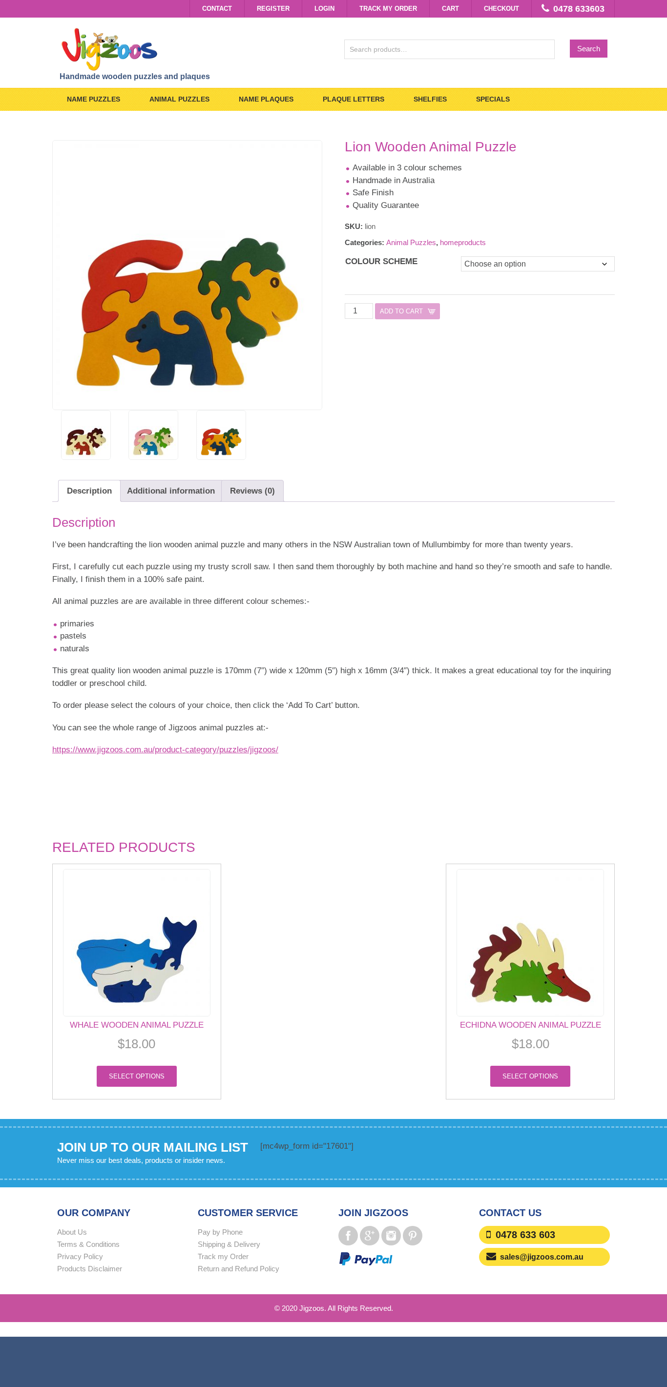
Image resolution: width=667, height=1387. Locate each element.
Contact (217, 8)
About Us (72, 1232)
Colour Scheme (381, 261)
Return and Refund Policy (238, 1268)
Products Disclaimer (89, 1268)
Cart (450, 8)
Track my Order (388, 8)
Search (588, 48)
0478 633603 (578, 9)
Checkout (501, 8)
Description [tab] (89, 491)
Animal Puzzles (411, 242)
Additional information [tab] (171, 491)
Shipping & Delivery (229, 1244)
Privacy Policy (80, 1256)
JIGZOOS (191, 49)
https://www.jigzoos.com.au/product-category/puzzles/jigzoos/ (165, 749)
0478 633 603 (525, 1234)
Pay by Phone (220, 1232)
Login (324, 8)
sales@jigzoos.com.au (542, 1257)
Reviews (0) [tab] (252, 491)
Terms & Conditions (88, 1244)
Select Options (137, 1076)
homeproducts (463, 242)
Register (273, 8)
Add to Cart (401, 311)
